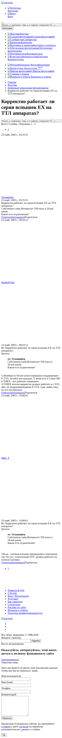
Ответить (6, 217)
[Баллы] (31, 585)
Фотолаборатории (40, 64)
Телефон (5, 688)
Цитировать (17, 217)
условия (5, 726)
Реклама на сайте (17, 607)
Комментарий (8, 694)
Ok (4, 735)
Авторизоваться (10, 659)
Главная (12, 82)
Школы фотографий (43, 71)
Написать (7, 718)
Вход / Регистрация (18, 596)
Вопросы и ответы (40, 76)
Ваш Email (7, 682)
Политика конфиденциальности (25, 613)
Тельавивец (7, 197)
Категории (7, 28)
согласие (23, 726)
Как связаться (15, 601)
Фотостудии (32, 68)
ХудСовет (13, 599)
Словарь (24, 74)
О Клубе (12, 593)
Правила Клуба (16, 590)
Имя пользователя (11, 676)
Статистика (14, 604)
